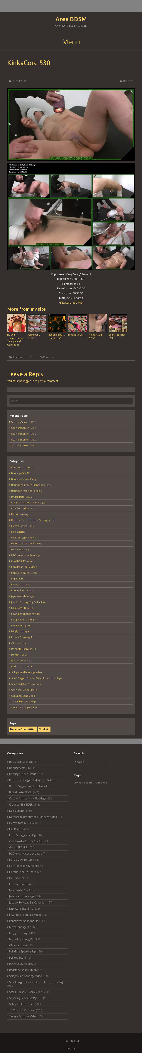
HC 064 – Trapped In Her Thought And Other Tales (15, 339)
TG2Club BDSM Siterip (23, 701)
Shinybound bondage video (26, 672)
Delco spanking (19, 514)
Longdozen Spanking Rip (24, 619)
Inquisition (17, 578)
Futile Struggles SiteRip (23, 537)
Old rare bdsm (19, 643)
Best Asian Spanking (22, 467)
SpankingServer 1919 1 (23, 445)
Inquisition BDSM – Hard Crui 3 (56, 336)
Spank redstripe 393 (117, 336)
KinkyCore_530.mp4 (71, 302)
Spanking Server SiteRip (24, 689)
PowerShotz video (21, 660)
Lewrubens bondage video (26, 613)
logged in (28, 381)
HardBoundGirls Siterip (24, 572)
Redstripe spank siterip (23, 666)
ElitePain (44, 729)
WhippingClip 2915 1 (96, 336)
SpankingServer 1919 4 (23, 427)
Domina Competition (23, 729)
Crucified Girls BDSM (22, 508)
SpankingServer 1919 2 (23, 439)
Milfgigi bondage (20, 631)
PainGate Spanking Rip (23, 648)
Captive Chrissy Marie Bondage (28, 502)
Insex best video (20, 584)
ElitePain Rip (18, 531)
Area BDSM (71, 19)
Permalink (49, 357)
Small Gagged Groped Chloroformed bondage (36, 678)
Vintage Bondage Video (24, 707)
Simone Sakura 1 (76, 334)
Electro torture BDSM (23, 526)
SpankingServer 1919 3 (23, 433)
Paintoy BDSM (19, 654)
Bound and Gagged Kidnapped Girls (30, 485)
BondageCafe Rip (20, 473)
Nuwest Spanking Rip (22, 637)
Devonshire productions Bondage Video (33, 520)
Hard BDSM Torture (22, 561)
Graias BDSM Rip (20, 549)
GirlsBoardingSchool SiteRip (26, 543)
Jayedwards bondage (22, 596)
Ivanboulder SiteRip (22, 590)
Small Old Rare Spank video (26, 684)
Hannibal (128, 81)
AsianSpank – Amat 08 (34, 336)
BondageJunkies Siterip (24, 479)
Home (71, 1048)
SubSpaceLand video (23, 695)
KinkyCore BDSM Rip (25, 357)
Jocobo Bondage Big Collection (28, 602)
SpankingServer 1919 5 (23, 422)
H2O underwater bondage (25, 555)
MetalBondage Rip (21, 625)
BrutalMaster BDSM (22, 496)
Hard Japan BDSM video (24, 567)
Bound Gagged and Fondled (26, 490)
